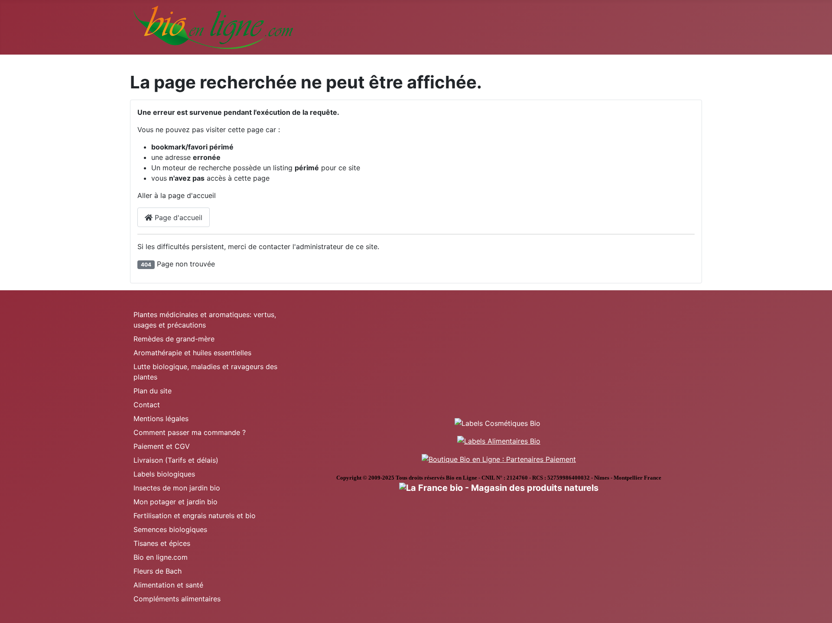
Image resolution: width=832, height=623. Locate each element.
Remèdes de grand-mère (173, 338)
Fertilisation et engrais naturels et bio (194, 515)
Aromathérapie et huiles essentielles (192, 352)
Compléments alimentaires (177, 598)
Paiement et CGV (161, 446)
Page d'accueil (177, 217)
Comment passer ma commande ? (189, 432)
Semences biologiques (170, 529)
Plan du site (152, 390)
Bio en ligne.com (160, 557)
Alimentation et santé (168, 585)
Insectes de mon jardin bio (176, 487)
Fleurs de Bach (157, 571)
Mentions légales (160, 418)
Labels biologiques (164, 474)
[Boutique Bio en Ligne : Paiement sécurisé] (499, 458)
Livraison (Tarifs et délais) (175, 460)
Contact (146, 404)
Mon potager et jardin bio (175, 501)
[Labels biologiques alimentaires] (498, 440)
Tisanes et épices (161, 543)
